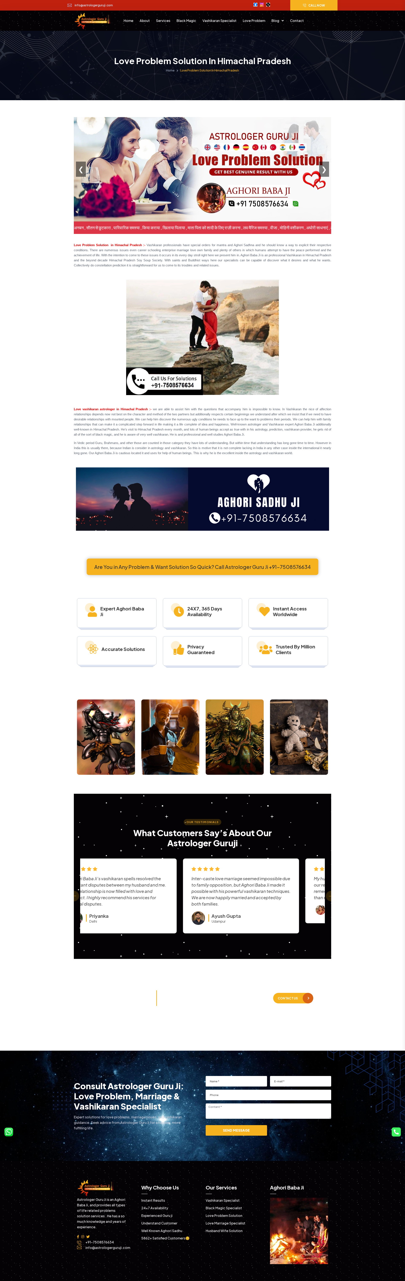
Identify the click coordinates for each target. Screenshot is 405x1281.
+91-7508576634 (128, 1000)
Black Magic (186, 20)
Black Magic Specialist (224, 1208)
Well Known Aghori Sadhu (161, 1230)
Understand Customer (159, 1223)
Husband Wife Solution (224, 1230)
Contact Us (288, 998)
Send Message (236, 1130)
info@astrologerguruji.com (94, 5)
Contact (297, 20)
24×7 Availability (154, 1208)
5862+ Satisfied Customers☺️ (165, 1238)
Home (128, 20)
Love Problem (254, 20)
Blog (275, 20)
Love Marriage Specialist (225, 1223)
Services (163, 20)
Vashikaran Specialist (219, 20)
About (145, 20)
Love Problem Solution (224, 1215)
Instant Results (153, 1200)
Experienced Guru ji (157, 1215)
